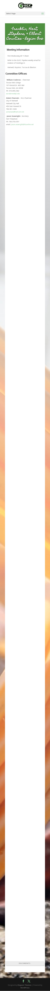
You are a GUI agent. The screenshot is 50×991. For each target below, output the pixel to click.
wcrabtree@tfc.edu (13, 94)
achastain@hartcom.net (15, 112)
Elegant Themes (24, 985)
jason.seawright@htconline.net (22, 124)
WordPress (25, 988)
